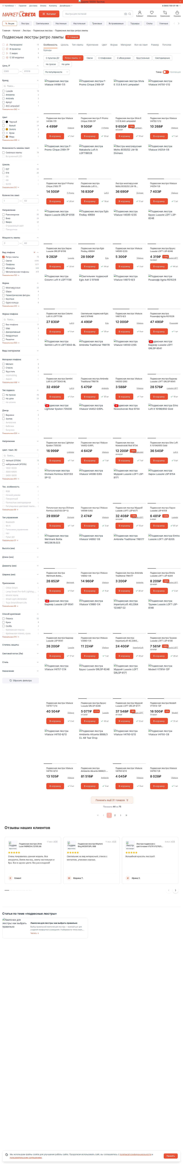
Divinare (140, 193)
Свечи (90, 58)
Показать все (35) (9, 140)
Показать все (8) (9, 509)
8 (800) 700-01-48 (170, 6)
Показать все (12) (9, 275)
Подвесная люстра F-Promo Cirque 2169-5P (94, 119)
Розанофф (174, 323)
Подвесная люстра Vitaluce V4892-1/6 (94, 574)
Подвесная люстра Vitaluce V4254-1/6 (163, 184)
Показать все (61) (9, 479)
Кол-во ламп (141, 44)
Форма (113, 44)
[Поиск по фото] (125, 13)
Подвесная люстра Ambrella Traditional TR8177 (129, 574)
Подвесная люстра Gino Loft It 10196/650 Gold (164, 444)
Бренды (47, 50)
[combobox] (98, 14)
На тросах (51, 64)
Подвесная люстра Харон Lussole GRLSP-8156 (58, 249)
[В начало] (97, 815)
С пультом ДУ (52, 58)
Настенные (61, 23)
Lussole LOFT (172, 258)
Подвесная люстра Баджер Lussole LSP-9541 (59, 639)
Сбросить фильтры (22, 680)
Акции (11, 23)
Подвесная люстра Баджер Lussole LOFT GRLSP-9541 (163, 380)
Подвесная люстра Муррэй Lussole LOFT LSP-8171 (129, 509)
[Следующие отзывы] (175, 890)
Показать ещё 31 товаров (110, 800)
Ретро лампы (71, 58)
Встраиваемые (116, 23)
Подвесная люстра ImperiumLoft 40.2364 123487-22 (126, 639)
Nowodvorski (138, 452)
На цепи (65, 64)
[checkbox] (3, 45)
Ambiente (105, 778)
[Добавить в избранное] (73, 81)
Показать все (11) (9, 187)
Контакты (53, 6)
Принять (171, 1156)
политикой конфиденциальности (135, 1154)
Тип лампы (77, 44)
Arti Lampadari (137, 128)
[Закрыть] (180, 1)
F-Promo (105, 128)
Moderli (175, 713)
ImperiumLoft (138, 647)
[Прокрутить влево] (174, 23)
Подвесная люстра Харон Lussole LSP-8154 (162, 509)
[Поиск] (129, 13)
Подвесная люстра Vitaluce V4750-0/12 (129, 769)
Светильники (42, 23)
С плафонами (104, 58)
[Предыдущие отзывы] (169, 890)
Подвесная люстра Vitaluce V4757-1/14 (59, 704)
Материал (126, 44)
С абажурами (124, 58)
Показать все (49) (9, 382)
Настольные (79, 23)
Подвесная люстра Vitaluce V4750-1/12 (163, 119)
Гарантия (22, 6)
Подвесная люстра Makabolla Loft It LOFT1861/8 (90, 185)
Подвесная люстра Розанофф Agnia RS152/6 (162, 315)
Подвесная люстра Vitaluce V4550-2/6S (129, 380)
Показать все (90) (9, 109)
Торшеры (135, 23)
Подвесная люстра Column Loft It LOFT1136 (59, 315)
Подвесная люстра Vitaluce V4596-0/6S (94, 509)
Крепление (92, 44)
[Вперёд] (120, 815)
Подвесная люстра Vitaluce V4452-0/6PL (94, 444)
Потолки (166, 44)
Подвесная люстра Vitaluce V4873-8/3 (129, 315)
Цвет (104, 44)
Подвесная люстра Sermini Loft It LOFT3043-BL (59, 380)
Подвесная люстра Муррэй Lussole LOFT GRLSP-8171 (129, 704)
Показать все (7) (9, 540)
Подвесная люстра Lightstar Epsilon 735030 (60, 444)
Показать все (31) (9, 306)
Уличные (163, 23)
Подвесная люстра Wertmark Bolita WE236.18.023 (55, 574)
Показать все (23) (9, 433)
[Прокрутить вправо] (179, 23)
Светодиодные (162, 58)
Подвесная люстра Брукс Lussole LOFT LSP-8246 (162, 249)
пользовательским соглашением (26, 1157)
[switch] (166, 72)
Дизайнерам (65, 6)
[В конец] (126, 815)
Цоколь (64, 44)
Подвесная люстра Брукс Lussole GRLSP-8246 (93, 704)
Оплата (43, 6)
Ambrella (105, 388)
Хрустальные (142, 58)
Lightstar (70, 452)
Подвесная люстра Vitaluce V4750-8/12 (59, 769)
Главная (6, 30)
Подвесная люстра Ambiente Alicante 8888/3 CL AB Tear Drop (95, 769)
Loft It (106, 193)
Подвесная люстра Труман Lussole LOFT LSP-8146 (163, 639)
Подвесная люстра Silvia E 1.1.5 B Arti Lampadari (128, 119)
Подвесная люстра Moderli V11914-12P (163, 704)
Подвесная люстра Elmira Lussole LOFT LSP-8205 (162, 574)
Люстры (25, 23)
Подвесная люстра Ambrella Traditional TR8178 (94, 380)
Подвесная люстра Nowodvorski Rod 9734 (127, 444)
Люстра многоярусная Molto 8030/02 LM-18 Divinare (127, 185)
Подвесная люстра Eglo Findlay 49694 (92, 249)
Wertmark (70, 582)
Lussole (71, 258)
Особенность (50, 44)
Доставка (33, 6)
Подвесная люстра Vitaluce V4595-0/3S (129, 249)
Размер (155, 44)
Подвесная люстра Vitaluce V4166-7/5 (59, 119)
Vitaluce (70, 128)
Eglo (107, 258)
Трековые (97, 23)
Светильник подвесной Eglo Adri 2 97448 (94, 315)
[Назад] (103, 815)
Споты (149, 23)
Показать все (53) (9, 343)
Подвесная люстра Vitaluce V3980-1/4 (94, 639)
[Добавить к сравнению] (73, 87)
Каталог (16, 30)
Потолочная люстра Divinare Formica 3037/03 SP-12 (60, 509)
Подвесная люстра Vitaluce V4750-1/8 (163, 769)
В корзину (55, 136)
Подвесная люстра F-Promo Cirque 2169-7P (59, 184)
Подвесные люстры (43, 30)
